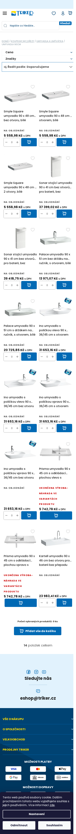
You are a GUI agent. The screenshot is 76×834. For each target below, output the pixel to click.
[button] (17, 142)
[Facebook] (28, 672)
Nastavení (37, 814)
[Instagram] (36, 672)
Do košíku (29, 142)
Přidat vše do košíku (40, 631)
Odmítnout (19, 825)
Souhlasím (54, 825)
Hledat (65, 23)
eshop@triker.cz (38, 698)
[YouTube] (44, 672)
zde (52, 805)
